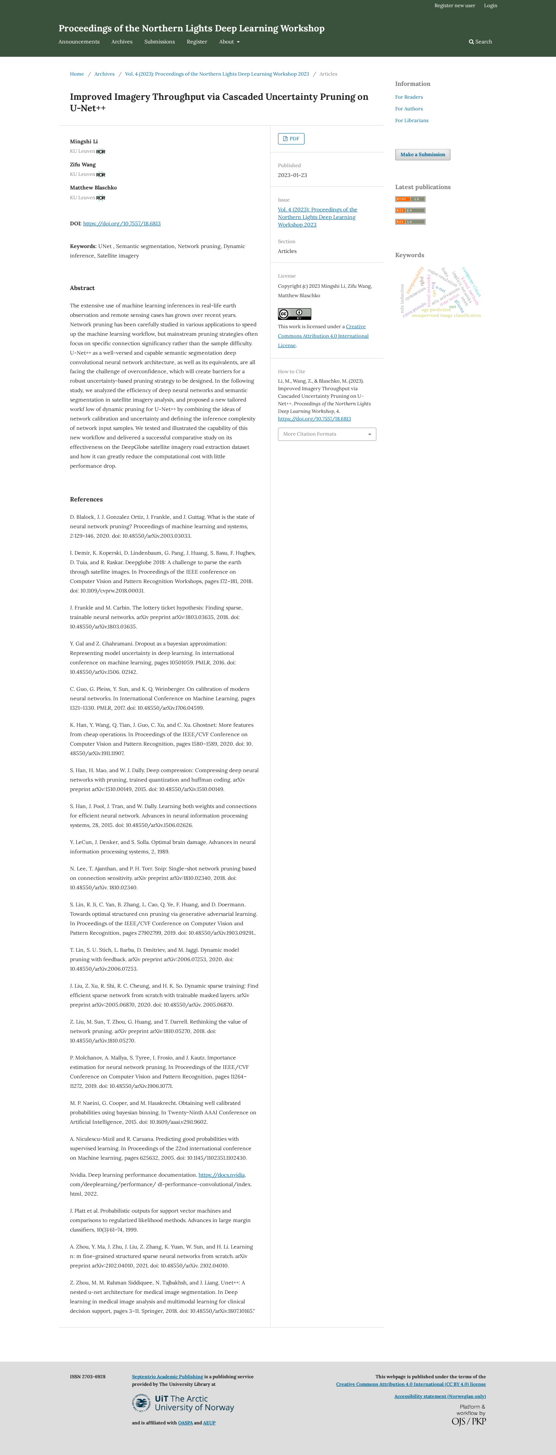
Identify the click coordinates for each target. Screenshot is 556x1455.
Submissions (159, 41)
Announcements (79, 41)
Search (483, 41)
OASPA (185, 1423)
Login (490, 5)
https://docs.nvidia (222, 1174)
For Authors (409, 108)
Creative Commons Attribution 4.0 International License (323, 336)
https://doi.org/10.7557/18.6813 (122, 223)
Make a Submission (423, 154)
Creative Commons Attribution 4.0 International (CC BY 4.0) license (411, 1384)
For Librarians (412, 120)
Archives (122, 41)
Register (197, 41)
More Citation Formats (309, 434)
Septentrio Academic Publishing (167, 1376)
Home (77, 74)
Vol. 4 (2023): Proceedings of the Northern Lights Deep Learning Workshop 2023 (217, 74)
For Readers (409, 97)
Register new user (455, 5)
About (227, 41)
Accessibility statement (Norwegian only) (440, 1396)
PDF (294, 138)
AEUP (209, 1423)
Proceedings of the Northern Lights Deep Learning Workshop (192, 28)
